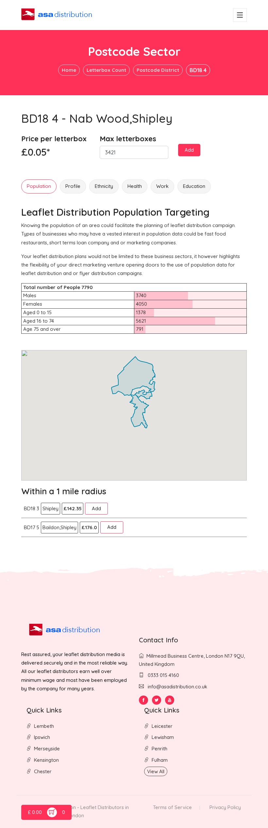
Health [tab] (134, 186)
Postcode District (158, 70)
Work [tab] (162, 186)
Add (189, 150)
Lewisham (163, 737)
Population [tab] (39, 186)
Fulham (160, 760)
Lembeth (44, 726)
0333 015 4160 (162, 675)
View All (155, 771)
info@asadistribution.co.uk (177, 686)
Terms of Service (172, 807)
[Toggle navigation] (240, 15)
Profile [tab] (72, 186)
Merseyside (47, 748)
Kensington (46, 760)
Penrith (159, 748)
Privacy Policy (225, 807)
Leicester (162, 726)
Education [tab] (194, 186)
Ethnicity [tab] (104, 186)
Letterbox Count (106, 70)
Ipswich (42, 737)
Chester (43, 771)
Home (69, 70)
